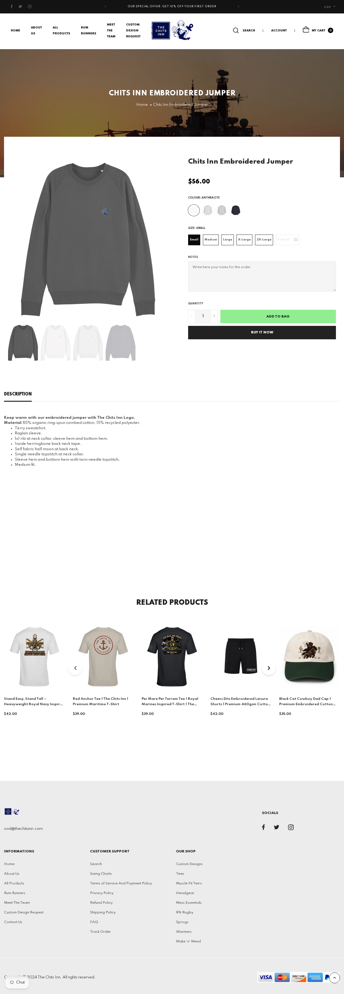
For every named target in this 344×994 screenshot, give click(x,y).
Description (18, 394)
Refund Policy (101, 903)
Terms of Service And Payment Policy (121, 883)
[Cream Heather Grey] (207, 210)
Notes (193, 257)
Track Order (100, 932)
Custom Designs (189, 864)
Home (15, 30)
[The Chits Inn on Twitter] (20, 6)
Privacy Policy (101, 893)
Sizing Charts (101, 874)
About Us (11, 874)
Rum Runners (14, 893)
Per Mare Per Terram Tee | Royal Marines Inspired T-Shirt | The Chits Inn (170, 704)
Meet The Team (111, 30)
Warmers (184, 932)
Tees (180, 874)
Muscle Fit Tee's (189, 883)
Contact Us (13, 922)
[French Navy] (235, 210)
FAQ (94, 922)
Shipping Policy (103, 912)
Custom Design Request (133, 30)
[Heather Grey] (221, 210)
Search (96, 864)
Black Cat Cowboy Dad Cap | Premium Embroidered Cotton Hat (306, 704)
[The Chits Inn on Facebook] (12, 6)
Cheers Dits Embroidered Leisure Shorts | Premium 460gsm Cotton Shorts (240, 704)
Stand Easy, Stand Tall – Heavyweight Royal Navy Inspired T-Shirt (34, 704)
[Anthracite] (193, 210)
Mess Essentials (189, 903)
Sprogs (182, 922)
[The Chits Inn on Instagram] (30, 6)
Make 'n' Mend (188, 941)
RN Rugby (184, 912)
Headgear (185, 893)
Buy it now (262, 332)
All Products (14, 883)
